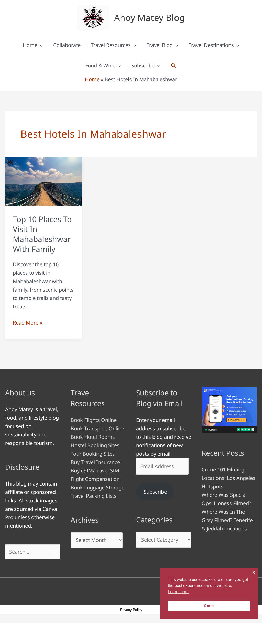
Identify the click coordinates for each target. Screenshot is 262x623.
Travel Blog (160, 45)
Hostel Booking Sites (95, 445)
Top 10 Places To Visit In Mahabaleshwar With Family (42, 234)
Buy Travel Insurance (95, 462)
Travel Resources (111, 45)
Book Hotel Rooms (93, 436)
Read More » (27, 323)
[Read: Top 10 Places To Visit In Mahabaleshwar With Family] (43, 181)
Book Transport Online (97, 428)
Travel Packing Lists (94, 495)
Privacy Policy (131, 610)
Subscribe (143, 65)
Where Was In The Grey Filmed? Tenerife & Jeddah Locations (227, 520)
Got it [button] (209, 606)
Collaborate (67, 45)
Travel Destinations (211, 45)
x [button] (253, 572)
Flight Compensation (95, 479)
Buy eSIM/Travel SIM (95, 470)
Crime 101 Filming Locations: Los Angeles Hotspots (228, 478)
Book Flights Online (94, 420)
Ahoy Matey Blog (149, 17)
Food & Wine (100, 65)
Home (30, 45)
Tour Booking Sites (93, 453)
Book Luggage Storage (97, 487)
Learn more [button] (178, 592)
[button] (173, 65)
